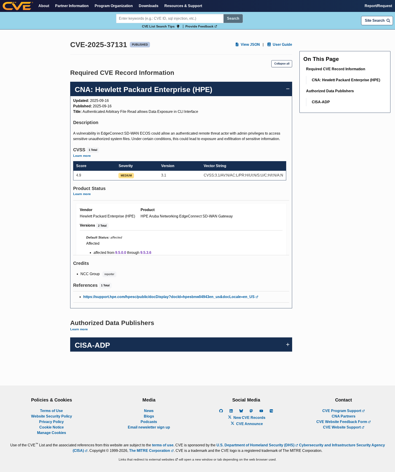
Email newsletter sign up (149, 427)
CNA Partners (343, 416)
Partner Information (72, 6)
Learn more (82, 155)
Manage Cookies (51, 433)
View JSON (250, 44)
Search (233, 18)
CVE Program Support (342, 411)
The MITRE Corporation (150, 451)
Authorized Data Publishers (330, 91)
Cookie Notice (51, 427)
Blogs (149, 416)
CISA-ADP (321, 102)
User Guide (282, 44)
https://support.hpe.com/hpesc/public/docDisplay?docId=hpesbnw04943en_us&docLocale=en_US (169, 297)
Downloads (148, 6)
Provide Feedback (199, 26)
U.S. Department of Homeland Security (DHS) (255, 445)
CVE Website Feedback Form (342, 422)
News (149, 411)
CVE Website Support (342, 427)
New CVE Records (248, 418)
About (43, 6)
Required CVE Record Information (335, 69)
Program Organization (114, 6)
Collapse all (281, 63)
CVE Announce (249, 424)
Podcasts (149, 422)
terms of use (162, 445)
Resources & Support (183, 6)
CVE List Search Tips (158, 26)
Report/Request (378, 6)
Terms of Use (51, 411)
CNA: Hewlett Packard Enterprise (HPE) (346, 80)
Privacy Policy (51, 422)
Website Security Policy (51, 416)
